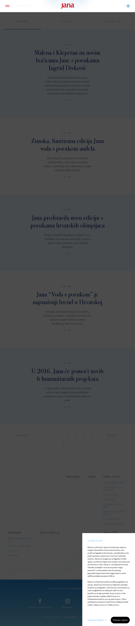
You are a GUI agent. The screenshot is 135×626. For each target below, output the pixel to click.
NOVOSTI (24, 5)
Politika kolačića (113, 605)
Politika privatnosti (99, 605)
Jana (67, 6)
